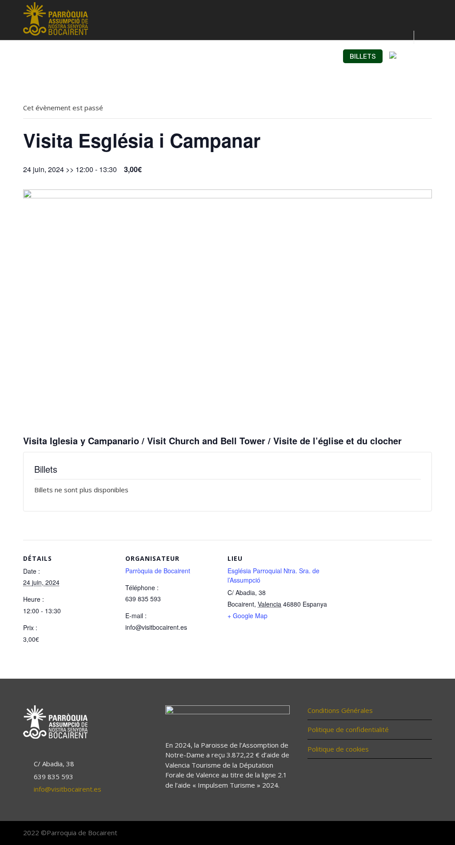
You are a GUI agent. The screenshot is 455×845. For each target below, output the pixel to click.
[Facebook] (387, 833)
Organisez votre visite (299, 56)
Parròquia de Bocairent (157, 570)
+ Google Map (247, 615)
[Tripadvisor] (423, 833)
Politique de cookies (338, 748)
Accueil (57, 56)
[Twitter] (405, 833)
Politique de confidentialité (348, 729)
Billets (363, 56)
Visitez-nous (104, 56)
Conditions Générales (340, 710)
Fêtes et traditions (171, 56)
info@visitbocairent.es (67, 789)
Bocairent (232, 56)
